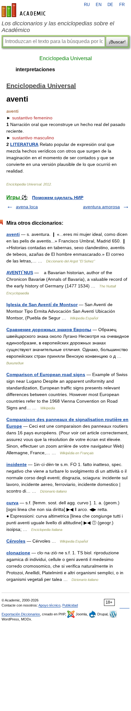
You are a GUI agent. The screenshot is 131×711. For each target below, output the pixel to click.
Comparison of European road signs (45, 374)
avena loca (27, 206)
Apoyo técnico (49, 605)
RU (87, 5)
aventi (13, 234)
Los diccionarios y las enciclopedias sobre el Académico (58, 26)
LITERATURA (24, 144)
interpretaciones (35, 69)
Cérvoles (15, 541)
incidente (16, 464)
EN (98, 5)
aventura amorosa (101, 206)
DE (110, 5)
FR (122, 5)
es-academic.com (24, 10)
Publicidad (70, 605)
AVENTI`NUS (19, 272)
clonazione (18, 552)
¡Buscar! (117, 41)
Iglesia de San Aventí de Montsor (42, 304)
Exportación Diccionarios (21, 614)
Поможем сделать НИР (57, 197)
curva (12, 502)
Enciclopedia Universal (65, 58)
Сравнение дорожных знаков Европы (48, 329)
